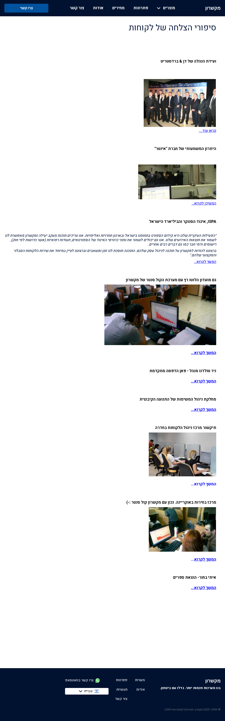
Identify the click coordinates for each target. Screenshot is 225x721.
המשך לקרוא (205, 559)
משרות (140, 680)
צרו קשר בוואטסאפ (79, 680)
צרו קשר (26, 8)
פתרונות (140, 8)
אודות (98, 8)
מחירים (118, 8)
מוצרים (169, 8)
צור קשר (77, 8)
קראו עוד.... (207, 130)
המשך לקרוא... (205, 261)
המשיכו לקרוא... (204, 203)
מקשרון (213, 8)
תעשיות (121, 689)
